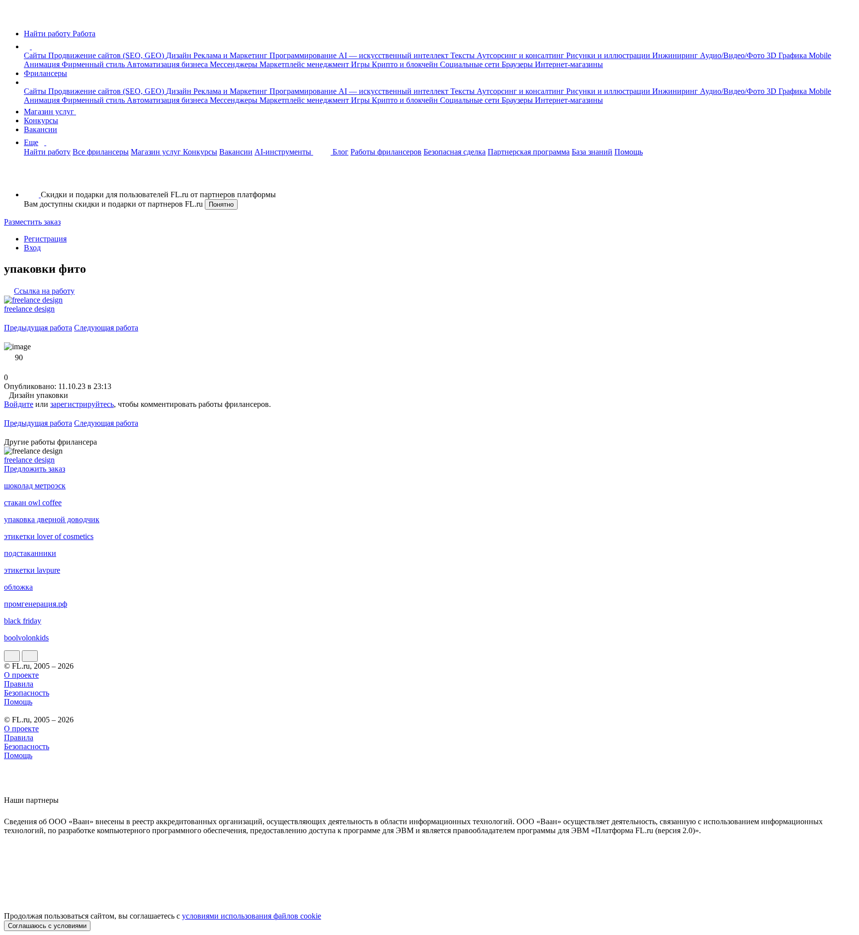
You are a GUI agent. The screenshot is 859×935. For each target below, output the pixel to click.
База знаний (592, 152)
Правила (18, 684)
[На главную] (13, 16)
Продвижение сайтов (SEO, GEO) (107, 55)
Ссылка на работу (44, 291)
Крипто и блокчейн (406, 64)
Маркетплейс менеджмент (305, 64)
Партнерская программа (529, 152)
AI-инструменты (284, 152)
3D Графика (788, 55)
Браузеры (518, 64)
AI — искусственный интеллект (394, 55)
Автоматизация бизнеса (168, 64)
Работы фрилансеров (386, 152)
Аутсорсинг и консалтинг (521, 55)
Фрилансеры (45, 73)
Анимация (43, 64)
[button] (33, 46)
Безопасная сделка (455, 152)
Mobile (820, 55)
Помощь (628, 152)
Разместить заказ (32, 222)
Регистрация (45, 238)
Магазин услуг (50, 111)
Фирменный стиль (94, 64)
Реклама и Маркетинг (231, 55)
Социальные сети (471, 64)
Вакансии (40, 129)
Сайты (36, 55)
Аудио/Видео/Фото (733, 55)
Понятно (221, 204)
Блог (340, 152)
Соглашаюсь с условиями (47, 926)
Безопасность (26, 693)
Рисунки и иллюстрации (609, 55)
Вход (32, 247)
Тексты (463, 55)
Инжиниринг (676, 55)
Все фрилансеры (101, 152)
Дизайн (179, 55)
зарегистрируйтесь (82, 404)
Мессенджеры (234, 64)
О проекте (21, 675)
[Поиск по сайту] (32, 177)
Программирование (304, 55)
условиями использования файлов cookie (251, 916)
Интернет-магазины (569, 64)
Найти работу (47, 152)
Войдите (18, 404)
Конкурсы (41, 120)
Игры (361, 64)
